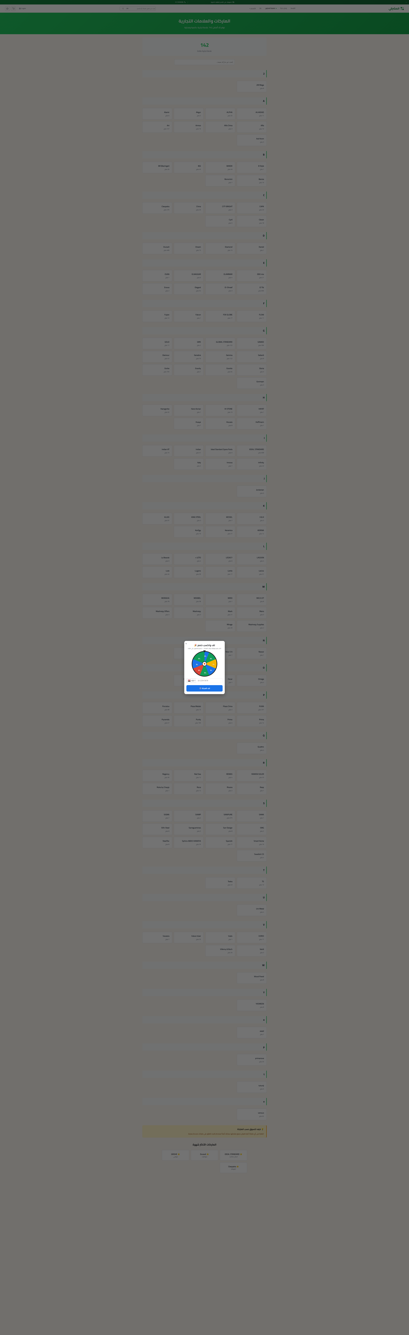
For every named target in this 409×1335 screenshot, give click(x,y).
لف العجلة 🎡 (204, 688)
